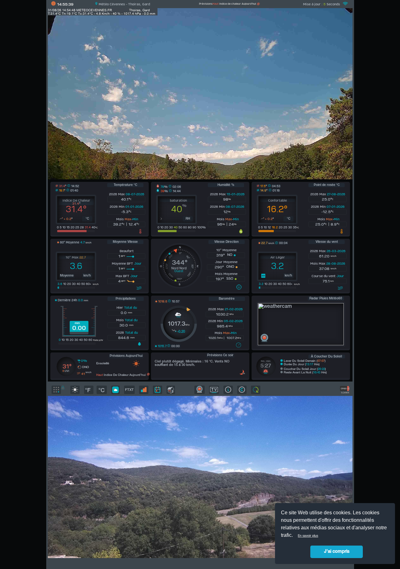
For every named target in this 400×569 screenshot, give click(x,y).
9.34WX (344, 393)
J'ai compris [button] (336, 552)
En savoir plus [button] (308, 536)
